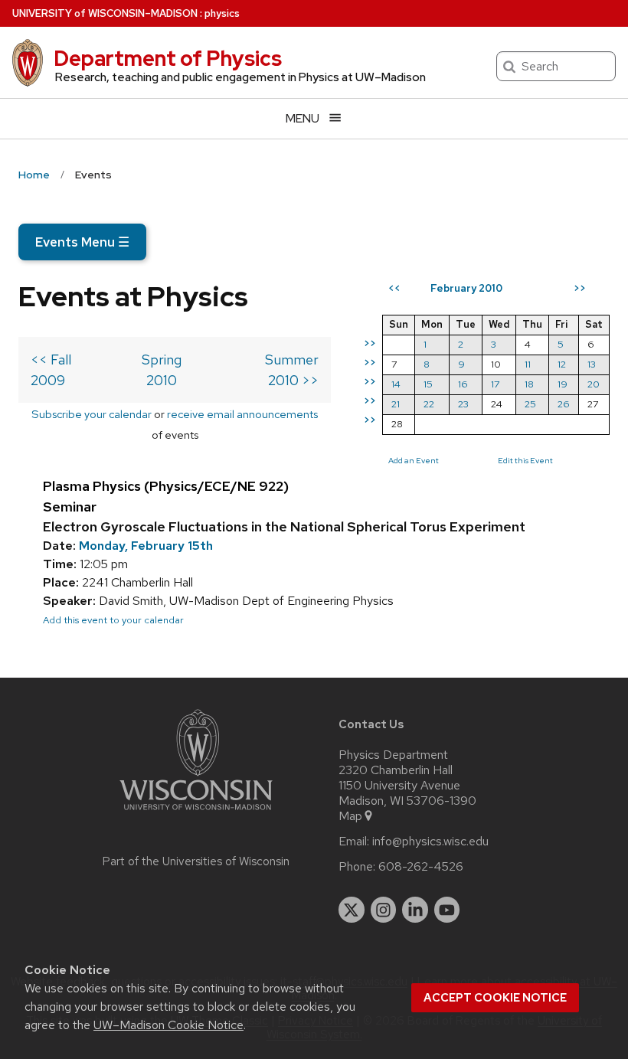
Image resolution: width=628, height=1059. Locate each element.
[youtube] (447, 910)
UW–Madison (105, 13)
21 (395, 403)
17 (495, 384)
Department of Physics (168, 58)
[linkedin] (415, 910)
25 (530, 403)
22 (429, 403)
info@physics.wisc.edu (430, 841)
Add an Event (413, 460)
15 (428, 384)
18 (529, 384)
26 (563, 403)
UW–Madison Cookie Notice (168, 1025)
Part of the (196, 861)
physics (222, 13)
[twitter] (352, 910)
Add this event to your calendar (113, 619)
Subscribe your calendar (91, 414)
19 (562, 384)
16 (463, 384)
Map (350, 816)
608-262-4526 (420, 866)
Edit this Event (525, 460)
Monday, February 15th (146, 546)
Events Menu (82, 242)
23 (463, 403)
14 (396, 384)
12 (561, 364)
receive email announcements (242, 414)
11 (527, 364)
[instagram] (384, 910)
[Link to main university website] (196, 813)
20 (593, 384)
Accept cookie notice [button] (495, 997)
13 (591, 364)
